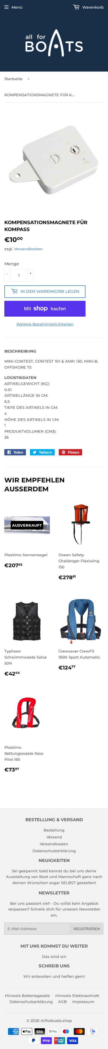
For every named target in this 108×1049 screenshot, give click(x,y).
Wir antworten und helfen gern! (54, 976)
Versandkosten (28, 249)
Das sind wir (54, 956)
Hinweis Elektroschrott (77, 995)
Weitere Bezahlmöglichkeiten (45, 324)
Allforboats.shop (56, 1020)
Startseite (13, 78)
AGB (62, 1001)
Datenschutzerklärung (54, 850)
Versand (54, 837)
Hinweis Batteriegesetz (27, 995)
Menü (17, 7)
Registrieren (86, 929)
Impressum (83, 1001)
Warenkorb (92, 7)
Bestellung (54, 830)
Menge (11, 263)
